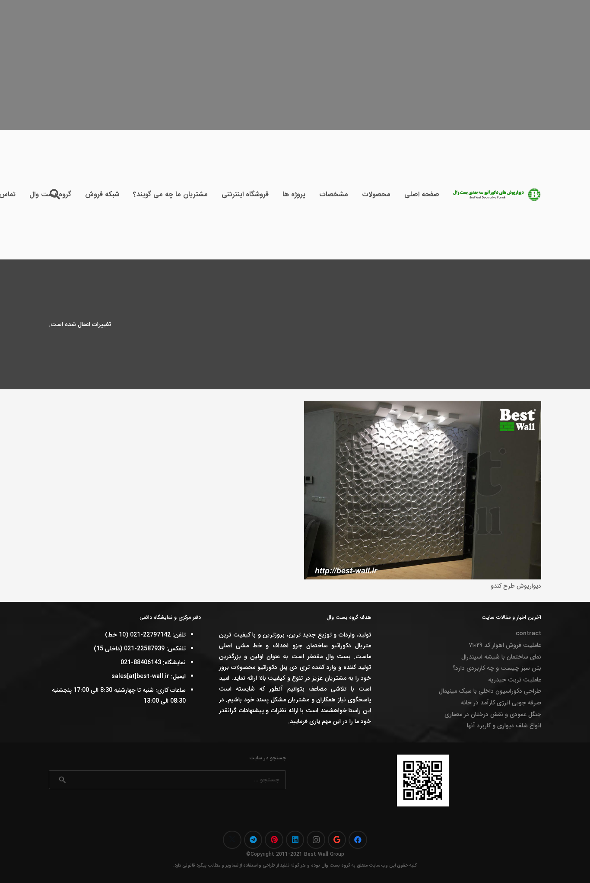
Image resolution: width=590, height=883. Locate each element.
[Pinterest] (274, 840)
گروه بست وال (335, 865)
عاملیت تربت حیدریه (514, 680)
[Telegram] (253, 840)
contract (528, 633)
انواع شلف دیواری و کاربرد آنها (504, 725)
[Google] (337, 840)
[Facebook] (358, 840)
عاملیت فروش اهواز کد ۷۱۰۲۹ (505, 645)
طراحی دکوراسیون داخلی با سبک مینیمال (490, 691)
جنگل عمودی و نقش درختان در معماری (492, 714)
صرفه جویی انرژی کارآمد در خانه (501, 702)
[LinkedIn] (295, 840)
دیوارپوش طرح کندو (516, 586)
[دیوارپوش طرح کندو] (422, 406)
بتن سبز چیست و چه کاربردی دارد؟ (497, 668)
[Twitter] (232, 840)
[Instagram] (316, 840)
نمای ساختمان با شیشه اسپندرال (501, 657)
